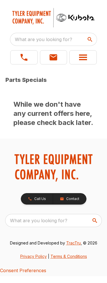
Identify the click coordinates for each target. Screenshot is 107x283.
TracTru (73, 242)
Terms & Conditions (69, 256)
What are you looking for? (43, 39)
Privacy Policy (33, 256)
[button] (24, 57)
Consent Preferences (23, 270)
